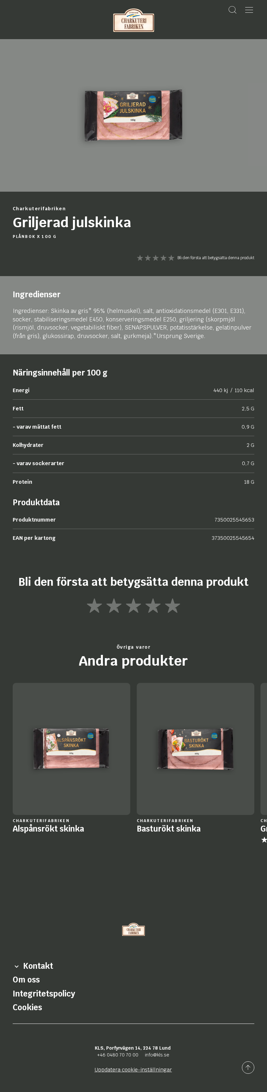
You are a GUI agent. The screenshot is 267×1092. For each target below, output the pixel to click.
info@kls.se (157, 1055)
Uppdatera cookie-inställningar (133, 1069)
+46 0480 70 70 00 (117, 1055)
